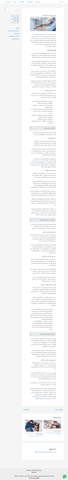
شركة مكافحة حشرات (14, 19)
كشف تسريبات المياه (14, 36)
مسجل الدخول (45, 452)
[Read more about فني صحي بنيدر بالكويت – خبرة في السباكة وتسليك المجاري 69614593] (33, 425)
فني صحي (37, 1)
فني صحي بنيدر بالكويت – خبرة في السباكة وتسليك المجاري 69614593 (33, 433)
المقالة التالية (26, 409)
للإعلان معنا (21, 1)
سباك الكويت (30, 1)
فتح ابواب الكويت (15, 16)
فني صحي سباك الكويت (61, 1)
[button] (6, 2)
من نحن (14, 1)
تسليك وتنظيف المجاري (51, 432)
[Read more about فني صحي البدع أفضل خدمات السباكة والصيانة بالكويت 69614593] (52, 424)
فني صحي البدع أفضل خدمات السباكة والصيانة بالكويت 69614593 (53, 431)
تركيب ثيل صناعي (15, 22)
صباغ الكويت (16, 21)
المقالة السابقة (59, 409)
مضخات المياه (15, 38)
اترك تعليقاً (59, 432)
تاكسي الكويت (15, 17)
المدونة (8, 1)
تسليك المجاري (47, 38)
